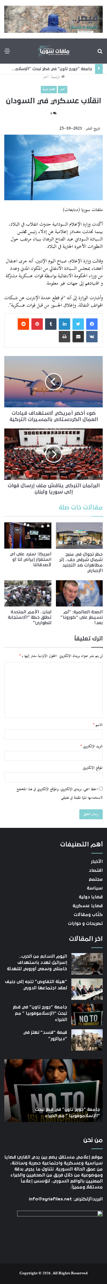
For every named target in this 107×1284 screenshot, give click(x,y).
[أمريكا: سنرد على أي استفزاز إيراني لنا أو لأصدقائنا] (27, 535)
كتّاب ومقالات (88, 915)
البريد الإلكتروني (91, 746)
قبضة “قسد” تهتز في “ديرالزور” (65, 69)
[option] (53, 1090)
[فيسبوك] (92, 324)
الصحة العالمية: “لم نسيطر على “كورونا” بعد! (81, 617)
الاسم (98, 725)
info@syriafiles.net (50, 1199)
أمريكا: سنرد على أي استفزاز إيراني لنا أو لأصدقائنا (30, 559)
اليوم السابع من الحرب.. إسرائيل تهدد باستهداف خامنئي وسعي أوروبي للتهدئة (37, 962)
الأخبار (97, 862)
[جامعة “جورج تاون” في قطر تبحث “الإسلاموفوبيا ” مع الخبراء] (87, 1014)
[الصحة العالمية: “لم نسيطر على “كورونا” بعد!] (79, 593)
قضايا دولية (49, 89)
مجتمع (96, 879)
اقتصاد (96, 870)
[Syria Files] (54, 51)
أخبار (46, 77)
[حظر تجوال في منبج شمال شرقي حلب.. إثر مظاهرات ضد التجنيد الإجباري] (79, 535)
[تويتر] (78, 324)
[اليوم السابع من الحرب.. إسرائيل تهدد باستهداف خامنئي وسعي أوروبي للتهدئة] (87, 963)
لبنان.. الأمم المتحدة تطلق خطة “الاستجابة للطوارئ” (29, 617)
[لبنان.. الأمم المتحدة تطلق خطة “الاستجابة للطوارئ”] (27, 593)
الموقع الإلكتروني (93, 768)
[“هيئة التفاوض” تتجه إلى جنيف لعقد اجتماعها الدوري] (87, 989)
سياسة (95, 888)
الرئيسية (56, 77)
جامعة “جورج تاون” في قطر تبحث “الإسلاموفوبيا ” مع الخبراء (40, 1013)
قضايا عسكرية (87, 906)
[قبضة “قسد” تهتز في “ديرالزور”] (87, 1040)
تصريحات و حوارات (85, 923)
